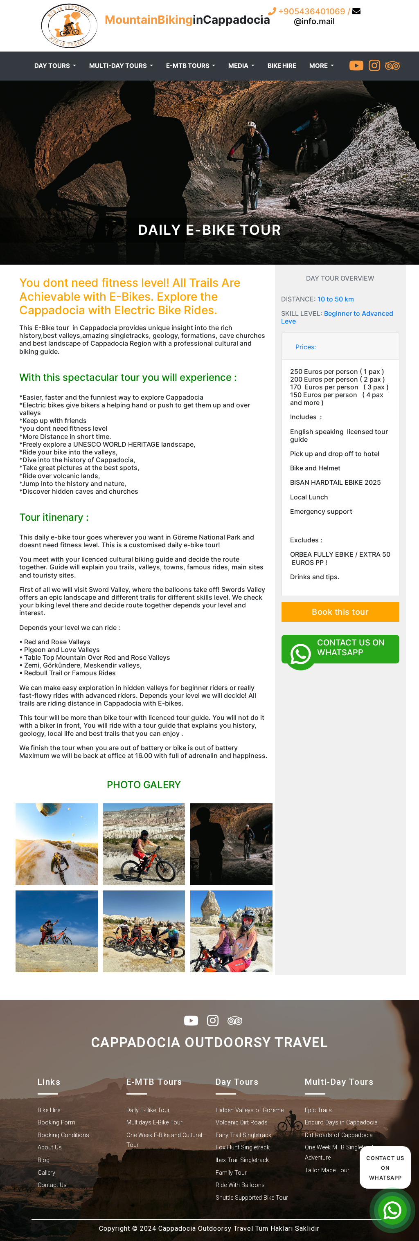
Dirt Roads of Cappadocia (339, 1135)
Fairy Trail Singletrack (243, 1135)
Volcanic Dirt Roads (242, 1122)
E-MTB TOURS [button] (188, 66)
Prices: (305, 347)
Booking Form (56, 1122)
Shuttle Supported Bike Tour (252, 1197)
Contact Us (52, 1185)
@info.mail (314, 21)
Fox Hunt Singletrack (243, 1147)
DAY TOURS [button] (52, 66)
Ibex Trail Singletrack (242, 1160)
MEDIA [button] (239, 66)
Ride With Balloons (240, 1185)
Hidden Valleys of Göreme (250, 1110)
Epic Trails (318, 1110)
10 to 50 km (336, 299)
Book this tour (340, 612)
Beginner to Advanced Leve (337, 317)
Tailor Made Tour (327, 1170)
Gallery (46, 1172)
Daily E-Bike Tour (148, 1110)
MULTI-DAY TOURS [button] (118, 66)
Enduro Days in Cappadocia (341, 1122)
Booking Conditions (63, 1135)
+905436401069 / (314, 11)
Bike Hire (49, 1110)
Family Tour (231, 1172)
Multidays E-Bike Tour (154, 1122)
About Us (50, 1147)
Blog (44, 1160)
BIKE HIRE (282, 66)
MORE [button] (319, 66)
